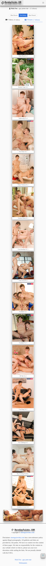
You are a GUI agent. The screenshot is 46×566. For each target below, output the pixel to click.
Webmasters (23, 563)
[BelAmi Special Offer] (23, 520)
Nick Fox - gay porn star (23, 560)
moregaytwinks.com (27, 532)
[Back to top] (43, 555)
